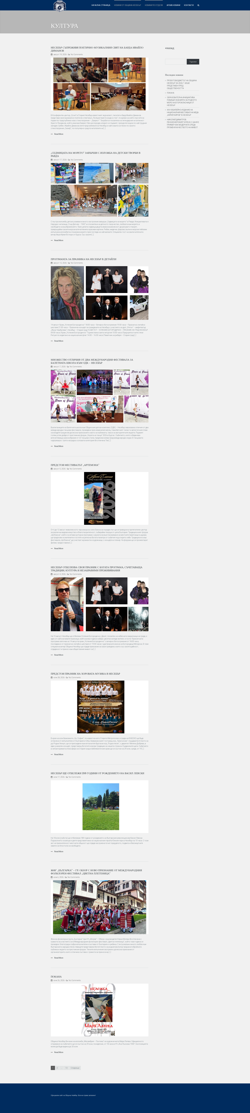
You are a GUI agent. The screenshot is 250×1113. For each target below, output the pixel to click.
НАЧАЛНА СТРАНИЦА (101, 5)
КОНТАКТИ (189, 5)
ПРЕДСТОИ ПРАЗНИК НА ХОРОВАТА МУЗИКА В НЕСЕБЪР (85, 673)
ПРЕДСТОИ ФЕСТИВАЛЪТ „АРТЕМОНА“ (75, 465)
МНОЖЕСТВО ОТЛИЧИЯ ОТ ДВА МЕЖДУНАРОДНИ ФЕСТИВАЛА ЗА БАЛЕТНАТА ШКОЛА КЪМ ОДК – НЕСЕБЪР (92, 361)
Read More (58, 134)
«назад (169, 48)
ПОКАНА (56, 976)
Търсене (192, 62)
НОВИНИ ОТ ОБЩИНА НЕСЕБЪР (127, 5)
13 (66, 1068)
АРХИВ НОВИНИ (173, 5)
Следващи (75, 1068)
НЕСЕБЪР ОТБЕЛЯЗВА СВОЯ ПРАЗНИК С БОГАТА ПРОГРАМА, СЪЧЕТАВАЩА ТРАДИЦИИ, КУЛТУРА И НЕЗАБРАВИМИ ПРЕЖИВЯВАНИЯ (96, 569)
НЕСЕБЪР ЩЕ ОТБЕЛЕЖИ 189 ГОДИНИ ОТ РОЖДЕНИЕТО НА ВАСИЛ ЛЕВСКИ (97, 773)
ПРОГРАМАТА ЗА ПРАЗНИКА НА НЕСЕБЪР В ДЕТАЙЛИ (83, 259)
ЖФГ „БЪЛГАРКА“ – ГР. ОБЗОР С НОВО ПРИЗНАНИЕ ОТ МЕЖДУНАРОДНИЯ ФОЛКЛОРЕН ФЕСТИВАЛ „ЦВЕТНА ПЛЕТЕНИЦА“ (96, 872)
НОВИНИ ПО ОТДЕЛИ (154, 5)
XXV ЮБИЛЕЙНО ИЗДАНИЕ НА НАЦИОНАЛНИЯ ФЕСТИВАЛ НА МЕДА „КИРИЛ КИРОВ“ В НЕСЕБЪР (183, 112)
